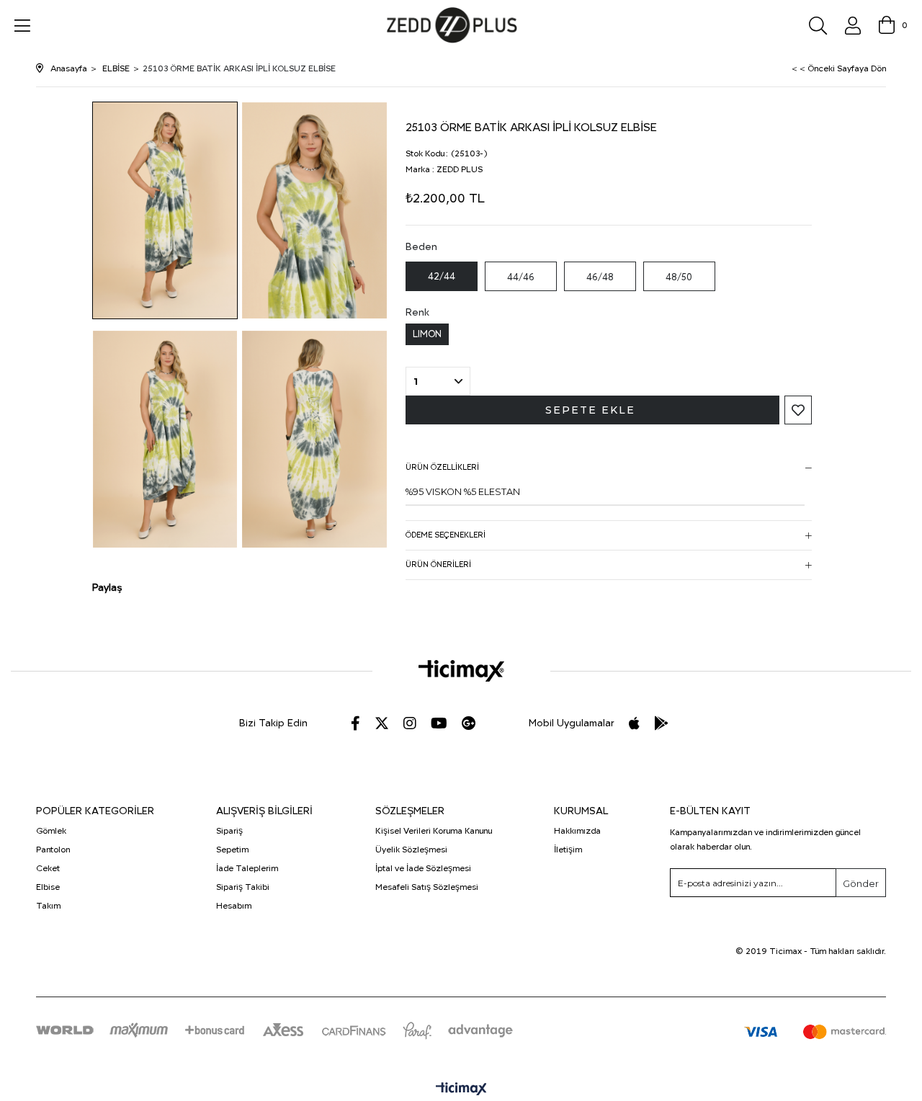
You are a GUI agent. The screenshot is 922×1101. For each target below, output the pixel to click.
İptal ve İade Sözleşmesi (423, 868)
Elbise (48, 887)
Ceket (48, 868)
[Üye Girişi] (853, 26)
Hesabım (233, 905)
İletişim (568, 849)
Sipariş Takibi (242, 887)
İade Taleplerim (247, 868)
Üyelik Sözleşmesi (411, 849)
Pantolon (53, 849)
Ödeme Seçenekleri (445, 535)
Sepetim (232, 849)
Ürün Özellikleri (442, 467)
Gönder (861, 883)
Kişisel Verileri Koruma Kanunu (433, 831)
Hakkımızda (577, 831)
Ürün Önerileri (438, 564)
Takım (48, 905)
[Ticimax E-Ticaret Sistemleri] (461, 1089)
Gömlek (51, 831)
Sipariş (229, 831)
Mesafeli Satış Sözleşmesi (426, 887)
